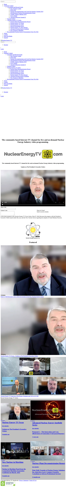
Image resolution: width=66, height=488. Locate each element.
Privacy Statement (23, 480)
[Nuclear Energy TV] (6, 40)
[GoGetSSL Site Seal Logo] (33, 483)
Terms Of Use (32, 480)
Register (6, 44)
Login (2, 49)
